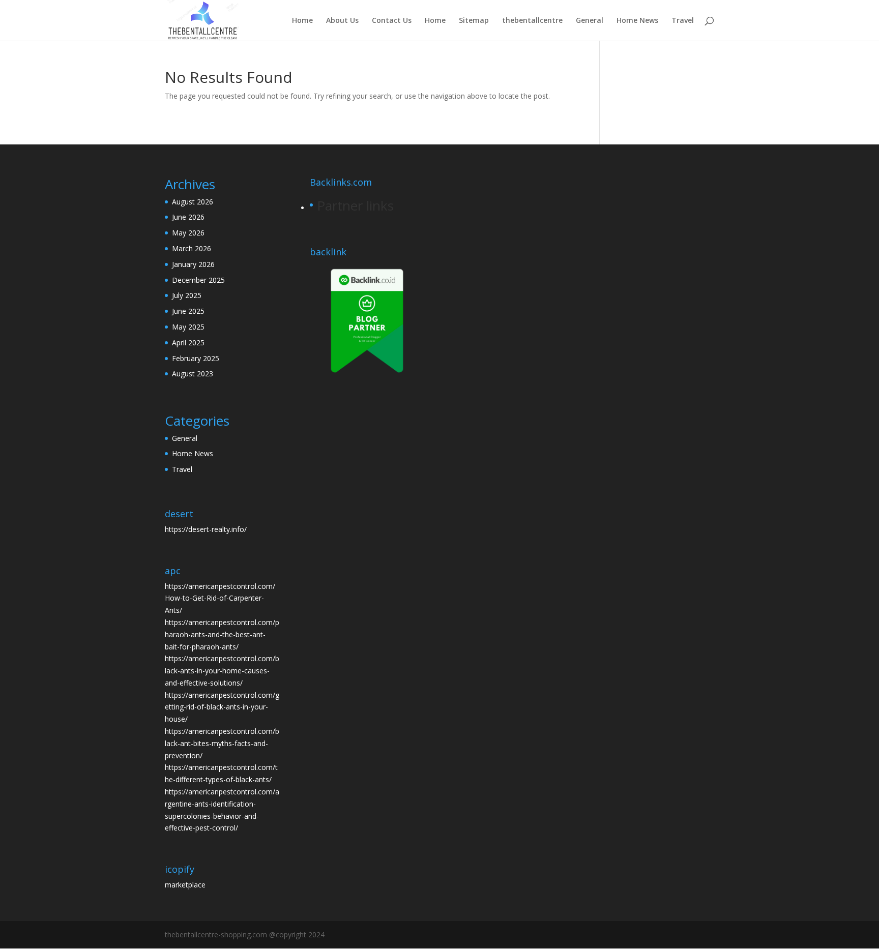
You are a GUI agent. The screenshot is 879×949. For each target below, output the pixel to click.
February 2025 (195, 358)
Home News (637, 21)
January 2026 (193, 264)
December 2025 (198, 280)
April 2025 (188, 342)
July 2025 (186, 295)
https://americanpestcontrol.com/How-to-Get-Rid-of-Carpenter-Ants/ (220, 598)
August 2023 (192, 373)
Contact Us (392, 21)
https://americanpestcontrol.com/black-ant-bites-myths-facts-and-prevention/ (222, 743)
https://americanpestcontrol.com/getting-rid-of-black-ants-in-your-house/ (222, 707)
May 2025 (188, 327)
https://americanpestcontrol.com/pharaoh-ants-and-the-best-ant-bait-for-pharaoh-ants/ (222, 634)
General (589, 21)
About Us (342, 21)
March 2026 (191, 248)
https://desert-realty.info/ (206, 529)
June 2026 (188, 217)
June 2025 (188, 311)
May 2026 (188, 233)
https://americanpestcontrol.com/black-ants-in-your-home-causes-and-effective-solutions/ (222, 671)
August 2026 (192, 201)
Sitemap (474, 21)
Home (302, 21)
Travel (682, 21)
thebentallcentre (532, 21)
